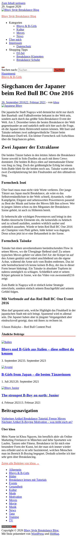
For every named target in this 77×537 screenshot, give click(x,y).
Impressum (15, 43)
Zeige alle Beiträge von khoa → (20, 463)
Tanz (12, 513)
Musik (12, 506)
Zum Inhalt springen (13, 3)
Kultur (20, 29)
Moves (20, 32)
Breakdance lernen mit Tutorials (28, 479)
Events (13, 483)
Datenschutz (23, 46)
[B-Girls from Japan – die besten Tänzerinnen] (7, 367)
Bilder (12, 476)
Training (14, 517)
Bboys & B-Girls (26, 26)
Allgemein (15, 469)
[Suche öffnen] (2, 67)
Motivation (15, 496)
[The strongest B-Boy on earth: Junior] (10, 388)
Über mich (15, 39)
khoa (56, 102)
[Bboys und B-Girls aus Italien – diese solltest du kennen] (6, 342)
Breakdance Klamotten (30, 56)
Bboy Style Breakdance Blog (18, 16)
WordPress (37, 533)
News (19, 36)
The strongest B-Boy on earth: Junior (30, 395)
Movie (13, 503)
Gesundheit (15, 486)
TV (11, 520)
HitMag (54, 533)
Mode (12, 493)
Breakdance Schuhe (28, 59)
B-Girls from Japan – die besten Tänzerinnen (36, 374)
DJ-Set (20, 53)
